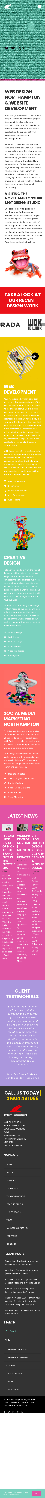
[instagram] (13, 1428)
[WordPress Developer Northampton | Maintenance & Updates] (22, 827)
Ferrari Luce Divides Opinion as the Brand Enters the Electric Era (9, 852)
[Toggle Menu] (39, 6)
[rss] (22, 1428)
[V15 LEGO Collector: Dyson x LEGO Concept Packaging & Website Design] (37, 827)
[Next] (43, 324)
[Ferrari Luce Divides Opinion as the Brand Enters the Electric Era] (7, 827)
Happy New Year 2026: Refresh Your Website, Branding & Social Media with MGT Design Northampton (22, 1316)
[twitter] (9, 1428)
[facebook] (5, 1428)
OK (36, 1493)
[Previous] (2, 324)
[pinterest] (18, 1428)
